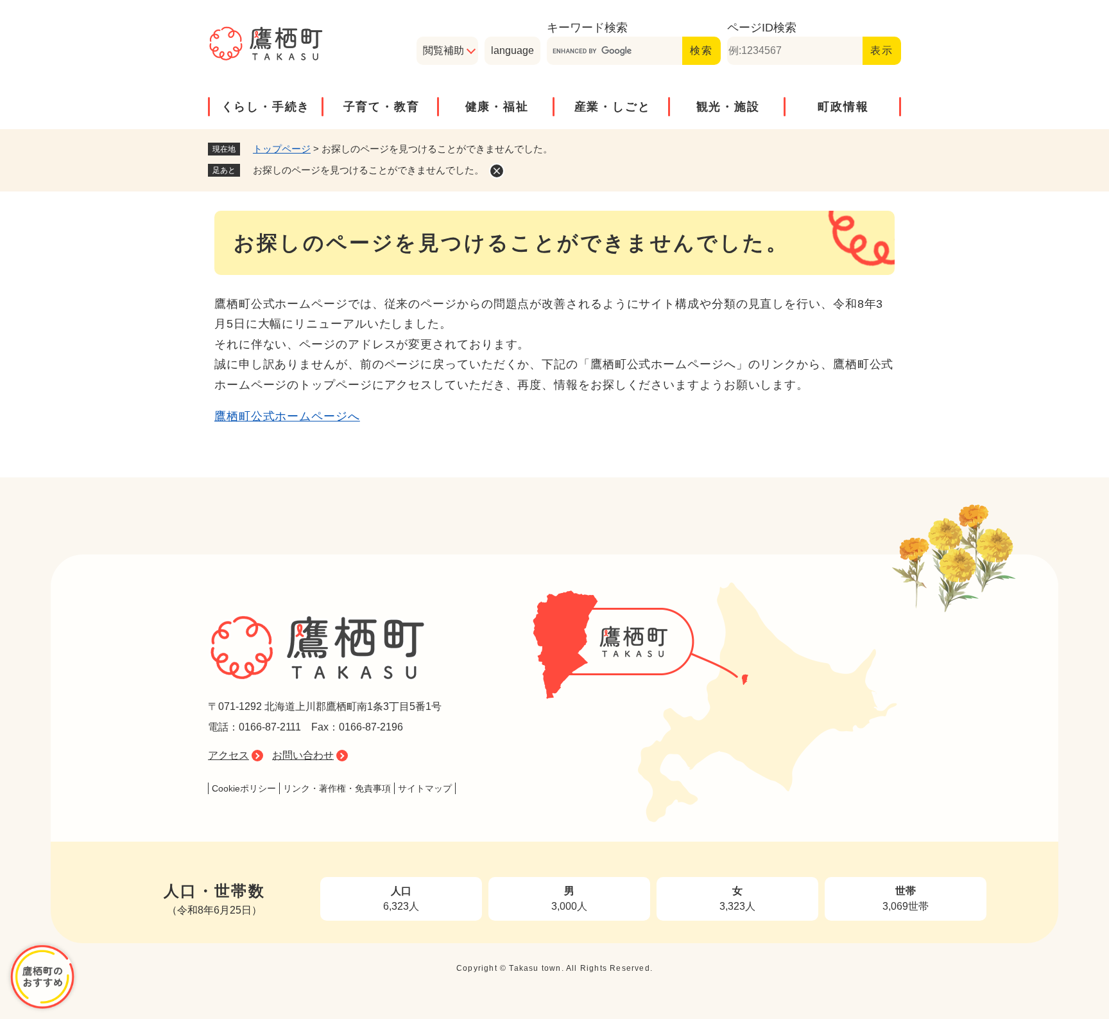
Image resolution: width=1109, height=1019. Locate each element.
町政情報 (843, 106)
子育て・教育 (381, 106)
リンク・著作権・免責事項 (337, 788)
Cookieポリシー (244, 788)
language (512, 50)
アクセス (228, 755)
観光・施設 (728, 106)
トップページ (282, 148)
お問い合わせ (303, 755)
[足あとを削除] (496, 171)
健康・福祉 (497, 106)
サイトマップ (425, 788)
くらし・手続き (266, 106)
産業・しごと (612, 106)
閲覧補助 (443, 50)
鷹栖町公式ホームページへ (287, 416)
